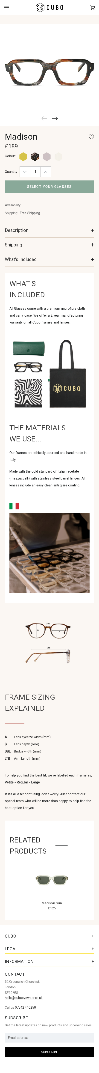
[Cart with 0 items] (92, 7)
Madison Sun (52, 903)
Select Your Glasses (49, 187)
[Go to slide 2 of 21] (55, 118)
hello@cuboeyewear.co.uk (24, 998)
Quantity (11, 172)
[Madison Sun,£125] (52, 879)
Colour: (10, 156)
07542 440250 (25, 1007)
